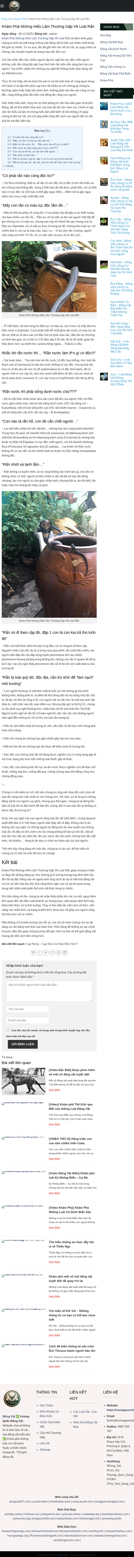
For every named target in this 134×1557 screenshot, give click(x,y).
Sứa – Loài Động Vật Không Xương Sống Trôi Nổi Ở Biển (121, 379)
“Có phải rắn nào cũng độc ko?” (26, 137)
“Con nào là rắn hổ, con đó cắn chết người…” (33, 151)
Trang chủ (6, 18)
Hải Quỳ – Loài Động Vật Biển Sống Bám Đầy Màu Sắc (119, 346)
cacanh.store (40, 1501)
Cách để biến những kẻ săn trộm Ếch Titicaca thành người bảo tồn (72, 1348)
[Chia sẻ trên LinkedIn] (65, 953)
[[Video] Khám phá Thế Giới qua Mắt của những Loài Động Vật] (23, 1116)
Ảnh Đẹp (105, 35)
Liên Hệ (45, 1443)
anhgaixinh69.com (43, 1518)
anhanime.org (21, 1518)
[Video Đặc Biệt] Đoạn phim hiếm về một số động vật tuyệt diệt (72, 1072)
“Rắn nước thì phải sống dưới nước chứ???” (33, 148)
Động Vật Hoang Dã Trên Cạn (116, 58)
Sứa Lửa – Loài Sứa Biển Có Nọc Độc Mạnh (121, 363)
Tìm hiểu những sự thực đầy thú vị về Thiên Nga (71, 1244)
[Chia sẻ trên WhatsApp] (33, 953)
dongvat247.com (19, 1501)
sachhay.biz (96, 1531)
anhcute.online (71, 1514)
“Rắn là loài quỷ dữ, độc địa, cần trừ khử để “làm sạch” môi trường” (44, 162)
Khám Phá (20, 18)
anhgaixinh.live (50, 1514)
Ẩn (47, 130)
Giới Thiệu (46, 1405)
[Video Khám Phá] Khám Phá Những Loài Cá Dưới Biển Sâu (70, 1210)
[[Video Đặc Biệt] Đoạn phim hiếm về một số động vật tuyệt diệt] (23, 1081)
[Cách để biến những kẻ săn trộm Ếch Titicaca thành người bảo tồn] (23, 1357)
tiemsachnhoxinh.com (73, 1531)
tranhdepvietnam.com (115, 1514)
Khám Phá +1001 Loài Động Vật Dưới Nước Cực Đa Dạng (121, 108)
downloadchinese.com (78, 1535)
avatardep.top (91, 1514)
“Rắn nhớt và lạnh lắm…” (23, 155)
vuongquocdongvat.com (109, 1501)
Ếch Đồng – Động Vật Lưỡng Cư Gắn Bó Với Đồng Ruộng (121, 288)
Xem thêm (54, 1089)
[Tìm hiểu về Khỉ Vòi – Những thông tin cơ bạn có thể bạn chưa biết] (23, 1322)
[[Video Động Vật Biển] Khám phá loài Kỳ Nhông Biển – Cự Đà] (23, 1184)
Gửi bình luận (23, 1044)
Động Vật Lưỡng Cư (113, 66)
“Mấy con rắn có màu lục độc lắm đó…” (30, 140)
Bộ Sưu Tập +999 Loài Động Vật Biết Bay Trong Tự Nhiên (121, 127)
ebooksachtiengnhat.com (109, 1535)
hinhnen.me (31, 1514)
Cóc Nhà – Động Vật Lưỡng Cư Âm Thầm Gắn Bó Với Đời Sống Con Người (121, 247)
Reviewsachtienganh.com (46, 1535)
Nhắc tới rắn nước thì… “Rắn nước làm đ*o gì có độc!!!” (39, 144)
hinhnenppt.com (90, 1518)
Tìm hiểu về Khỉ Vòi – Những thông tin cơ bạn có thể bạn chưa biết (72, 1315)
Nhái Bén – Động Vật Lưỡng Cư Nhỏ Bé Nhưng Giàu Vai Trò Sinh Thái (121, 269)
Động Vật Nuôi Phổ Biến (115, 73)
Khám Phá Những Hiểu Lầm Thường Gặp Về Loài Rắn (36, 38)
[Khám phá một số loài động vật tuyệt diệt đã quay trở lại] (23, 1288)
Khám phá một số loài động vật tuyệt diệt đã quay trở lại (70, 1279)
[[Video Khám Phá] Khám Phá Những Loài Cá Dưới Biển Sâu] (23, 1219)
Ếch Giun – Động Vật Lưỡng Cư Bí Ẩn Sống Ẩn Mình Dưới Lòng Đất (121, 184)
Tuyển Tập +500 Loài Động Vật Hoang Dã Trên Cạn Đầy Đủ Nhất (121, 145)
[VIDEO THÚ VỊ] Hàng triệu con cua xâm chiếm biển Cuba (70, 1141)
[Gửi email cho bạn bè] (52, 953)
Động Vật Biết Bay (111, 42)
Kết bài (8, 166)
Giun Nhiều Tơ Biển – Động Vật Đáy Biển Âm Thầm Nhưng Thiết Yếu (120, 308)
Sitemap (45, 1449)
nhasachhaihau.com (118, 1531)
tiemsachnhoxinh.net (45, 1531)
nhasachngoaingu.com (16, 1531)
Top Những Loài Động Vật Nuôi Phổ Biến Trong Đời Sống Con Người (120, 165)
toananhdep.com (67, 1518)
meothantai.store (60, 1501)
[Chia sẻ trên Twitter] (46, 953)
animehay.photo (111, 1518)
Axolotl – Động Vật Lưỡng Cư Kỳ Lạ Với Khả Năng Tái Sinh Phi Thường (121, 204)
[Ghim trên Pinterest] (58, 953)
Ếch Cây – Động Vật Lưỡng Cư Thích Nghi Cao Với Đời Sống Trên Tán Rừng (120, 226)
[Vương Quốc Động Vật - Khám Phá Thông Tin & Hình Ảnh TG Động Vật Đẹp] (14, 6)
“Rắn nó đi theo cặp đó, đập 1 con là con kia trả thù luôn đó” (40, 159)
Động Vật (9, 1416)
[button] (2, 6)
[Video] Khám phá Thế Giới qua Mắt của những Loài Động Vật (70, 1106)
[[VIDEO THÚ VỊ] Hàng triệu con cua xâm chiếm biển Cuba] (23, 1150)
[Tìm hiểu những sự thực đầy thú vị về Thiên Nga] (23, 1253)
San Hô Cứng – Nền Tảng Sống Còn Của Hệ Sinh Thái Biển (121, 328)
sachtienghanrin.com (66, 1540)
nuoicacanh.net (82, 1501)
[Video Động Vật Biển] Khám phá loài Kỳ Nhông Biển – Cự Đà (71, 1175)
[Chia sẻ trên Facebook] (40, 953)
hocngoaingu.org (17, 1535)
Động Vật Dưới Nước (113, 49)
